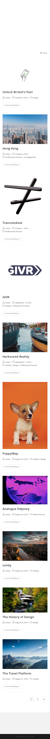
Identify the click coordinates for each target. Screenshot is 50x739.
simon (7, 98)
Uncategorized (30, 157)
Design (35, 98)
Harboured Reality (16, 356)
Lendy (7, 565)
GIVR (6, 297)
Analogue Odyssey (16, 509)
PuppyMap (10, 453)
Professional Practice (13, 157)
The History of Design (18, 617)
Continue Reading (13, 105)
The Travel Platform (17, 673)
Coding (8, 365)
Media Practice (39, 514)
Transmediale (12, 223)
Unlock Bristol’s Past (18, 92)
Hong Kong (10, 148)
